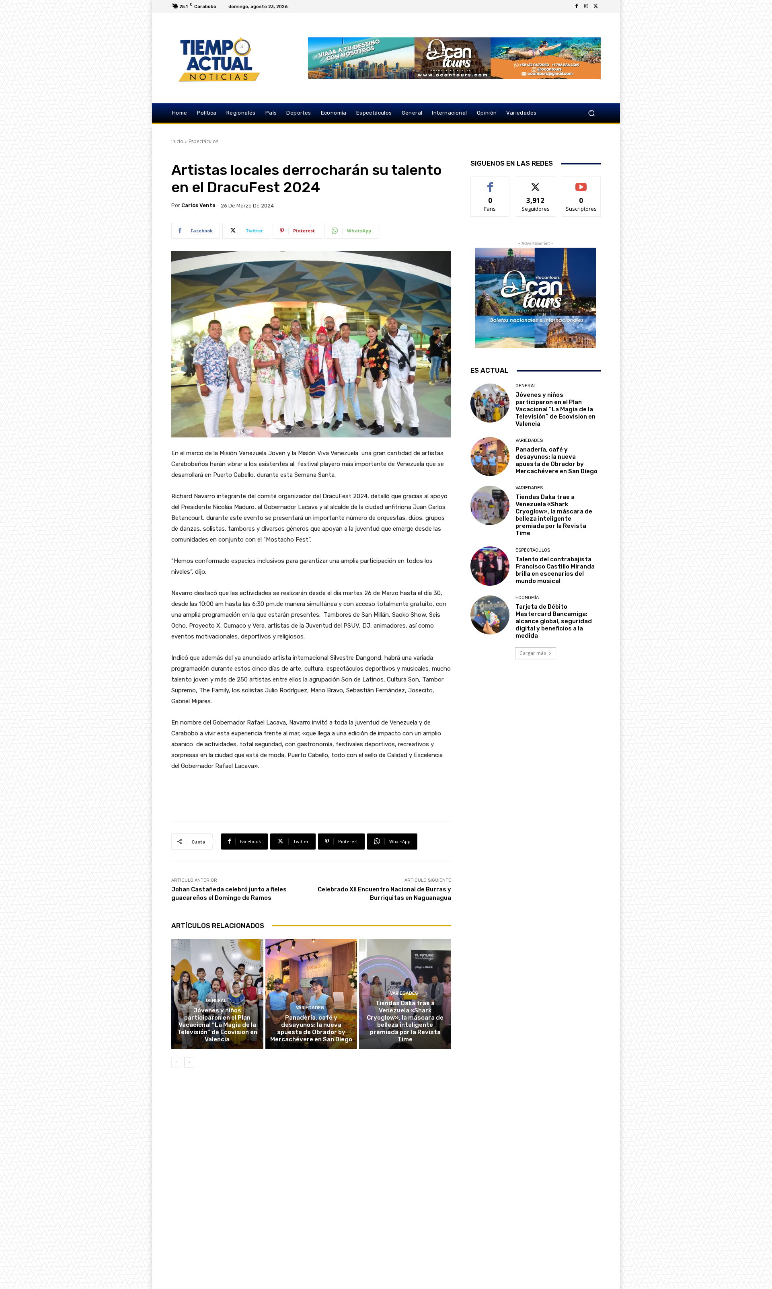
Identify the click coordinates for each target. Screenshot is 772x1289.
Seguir (535, 183)
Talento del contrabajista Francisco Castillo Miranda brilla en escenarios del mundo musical (555, 570)
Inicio (177, 141)
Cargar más (532, 653)
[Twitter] (596, 6)
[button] (591, 113)
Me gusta (490, 183)
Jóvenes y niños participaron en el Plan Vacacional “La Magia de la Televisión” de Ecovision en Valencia (217, 1025)
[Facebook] (576, 6)
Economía (527, 597)
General (216, 1000)
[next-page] (189, 1062)
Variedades (310, 1008)
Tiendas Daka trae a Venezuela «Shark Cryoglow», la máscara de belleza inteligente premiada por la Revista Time (405, 1021)
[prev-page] (176, 1062)
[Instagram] (586, 6)
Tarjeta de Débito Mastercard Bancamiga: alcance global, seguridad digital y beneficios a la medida (553, 621)
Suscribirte (581, 183)
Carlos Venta (198, 205)
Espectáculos (203, 141)
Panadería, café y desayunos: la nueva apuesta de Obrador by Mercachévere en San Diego (311, 1028)
